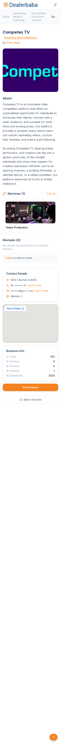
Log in (9, 257)
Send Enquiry (30, 387)
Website (15, 296)
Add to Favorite (33, 399)
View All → (52, 193)
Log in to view (34, 285)
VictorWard (13, 42)
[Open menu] (55, 5)
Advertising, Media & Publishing (19, 17)
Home (6, 16)
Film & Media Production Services (39, 17)
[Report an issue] (53, 737)
